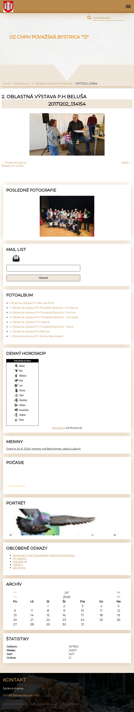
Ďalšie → (126, 162)
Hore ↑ (74, 704)
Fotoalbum (21, 83)
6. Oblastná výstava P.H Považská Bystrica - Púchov (42, 312)
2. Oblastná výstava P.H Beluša (52, 83)
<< (15, 592)
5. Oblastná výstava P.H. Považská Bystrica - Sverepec (43, 317)
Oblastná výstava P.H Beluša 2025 (31, 303)
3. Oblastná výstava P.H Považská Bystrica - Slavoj (41, 326)
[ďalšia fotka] (127, 134)
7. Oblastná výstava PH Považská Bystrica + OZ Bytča (43, 307)
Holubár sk (20, 561)
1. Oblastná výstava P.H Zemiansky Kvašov (36, 336)
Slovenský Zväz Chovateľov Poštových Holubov (44, 555)
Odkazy (18, 564)
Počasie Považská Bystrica (16, 486)
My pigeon (19, 558)
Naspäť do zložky (13, 165)
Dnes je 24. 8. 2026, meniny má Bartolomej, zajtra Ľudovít (43, 448)
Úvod (6, 83)
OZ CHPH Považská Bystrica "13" (49, 37)
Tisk (32, 704)
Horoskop (58, 427)
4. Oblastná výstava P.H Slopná (29, 322)
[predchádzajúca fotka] (7, 134)
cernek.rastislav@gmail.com (21, 694)
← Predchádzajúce (14, 162)
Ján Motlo (19, 567)
